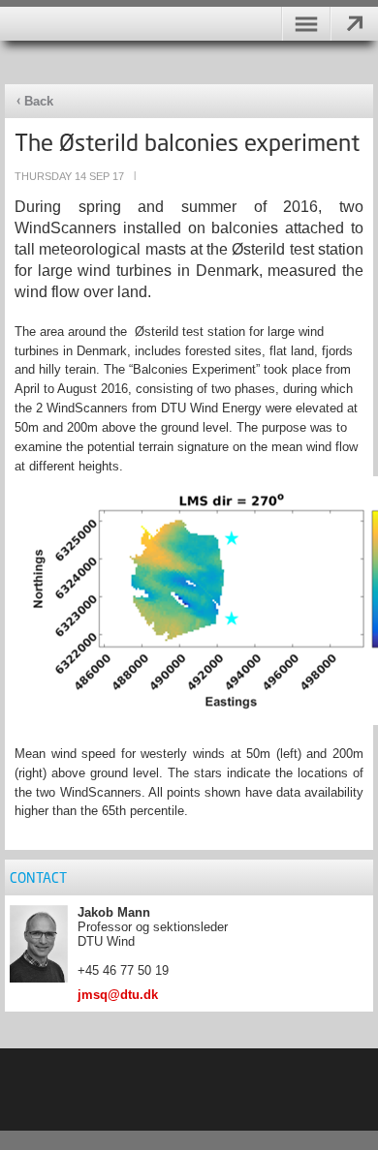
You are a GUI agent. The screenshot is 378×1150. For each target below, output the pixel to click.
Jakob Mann (114, 912)
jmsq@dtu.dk (118, 994)
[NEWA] (189, 11)
